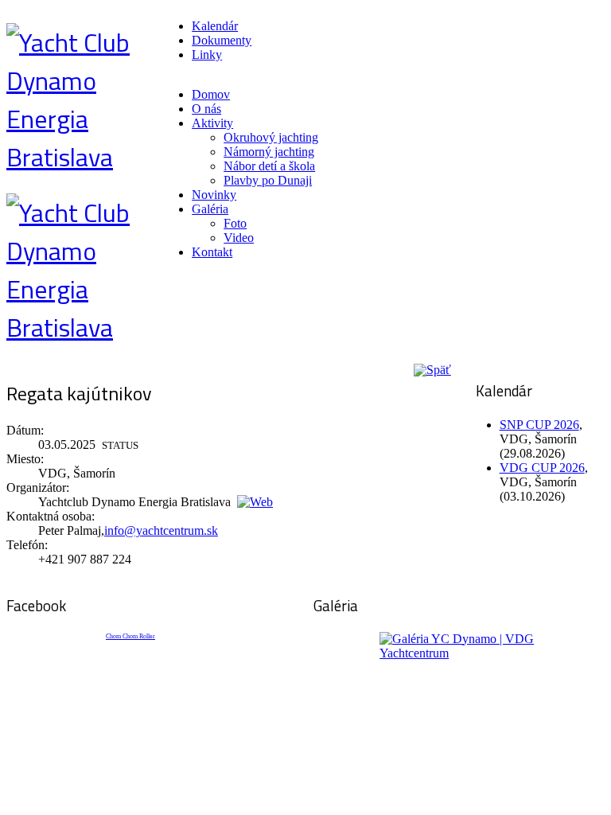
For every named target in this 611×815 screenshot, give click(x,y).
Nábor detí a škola (269, 166)
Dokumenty (221, 40)
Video (239, 237)
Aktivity (212, 123)
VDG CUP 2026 (542, 467)
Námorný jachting (269, 151)
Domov (211, 94)
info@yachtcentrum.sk (161, 530)
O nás (206, 108)
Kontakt (212, 252)
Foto (235, 223)
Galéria (210, 209)
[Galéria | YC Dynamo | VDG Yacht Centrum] (459, 691)
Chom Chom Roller (130, 636)
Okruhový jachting (271, 137)
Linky (207, 54)
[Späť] (430, 369)
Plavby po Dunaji (268, 180)
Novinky (214, 194)
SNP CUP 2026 (539, 424)
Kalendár (215, 26)
